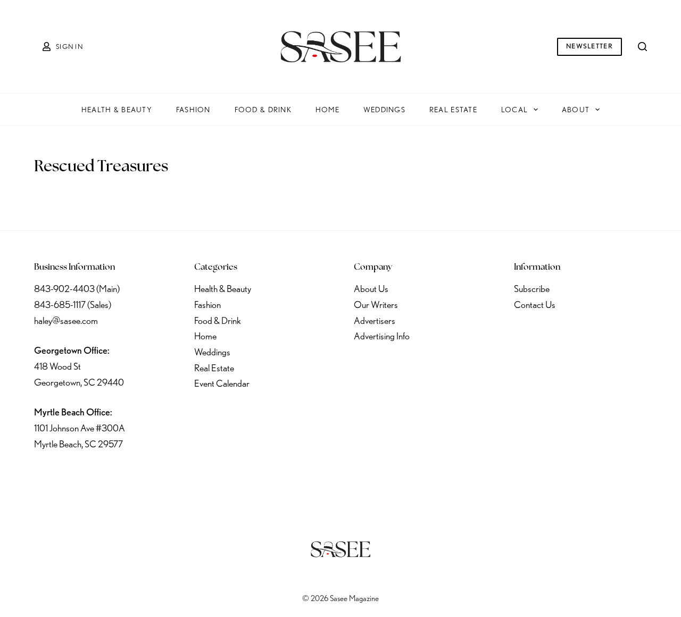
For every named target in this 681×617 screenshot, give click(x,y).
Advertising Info (382, 335)
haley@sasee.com (66, 320)
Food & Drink (263, 109)
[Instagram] (100, 476)
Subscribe (532, 288)
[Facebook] (44, 476)
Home (327, 109)
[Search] (642, 46)
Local (514, 109)
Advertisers (374, 320)
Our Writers (376, 304)
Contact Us (534, 304)
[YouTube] (128, 476)
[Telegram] (156, 476)
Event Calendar (222, 383)
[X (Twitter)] (72, 476)
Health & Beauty (116, 109)
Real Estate (453, 109)
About (575, 109)
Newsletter (589, 46)
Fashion (193, 109)
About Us (371, 288)
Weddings (384, 109)
